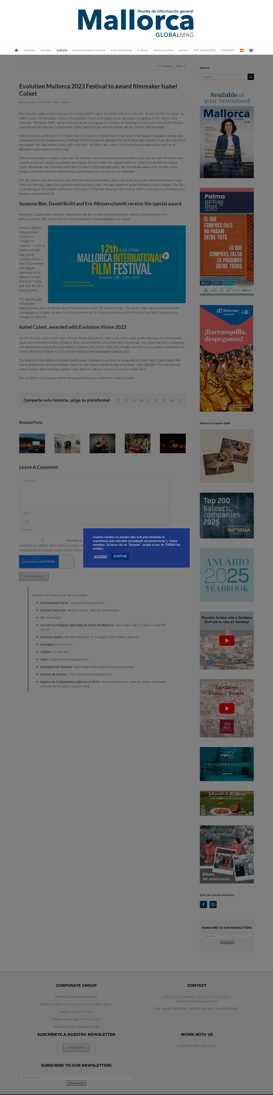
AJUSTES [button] (100, 556)
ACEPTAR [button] (120, 556)
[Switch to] (242, 50)
